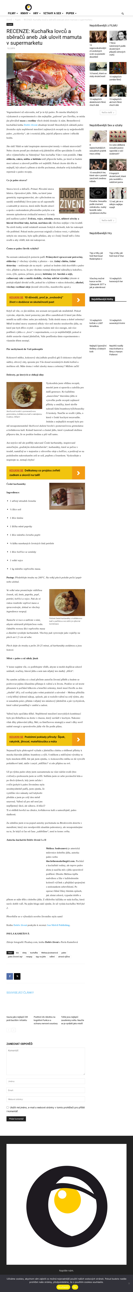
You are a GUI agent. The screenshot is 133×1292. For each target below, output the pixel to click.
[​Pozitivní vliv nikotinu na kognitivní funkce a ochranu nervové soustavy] (46, 1006)
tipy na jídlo (41, 956)
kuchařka (34, 952)
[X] (17, 976)
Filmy (12, 13)
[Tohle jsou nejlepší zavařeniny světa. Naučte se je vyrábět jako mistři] (73, 1006)
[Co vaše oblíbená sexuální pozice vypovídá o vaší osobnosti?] (118, 136)
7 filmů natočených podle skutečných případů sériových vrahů (117, 49)
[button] (123, 13)
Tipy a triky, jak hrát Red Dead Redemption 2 (96, 256)
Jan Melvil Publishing (58, 925)
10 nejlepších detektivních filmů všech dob (98, 102)
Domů (9, 19)
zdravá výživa (64, 956)
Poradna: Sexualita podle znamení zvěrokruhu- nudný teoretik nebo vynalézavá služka (98, 207)
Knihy (24, 13)
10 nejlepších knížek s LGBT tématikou (96, 323)
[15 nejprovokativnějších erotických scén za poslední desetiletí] (98, 37)
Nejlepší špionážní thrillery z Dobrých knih (98, 349)
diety (24, 952)
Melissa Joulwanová (49, 952)
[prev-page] (8, 1030)
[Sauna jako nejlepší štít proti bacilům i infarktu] (18, 1006)
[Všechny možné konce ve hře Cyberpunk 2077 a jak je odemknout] (98, 270)
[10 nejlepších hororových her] (118, 270)
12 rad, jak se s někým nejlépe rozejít (116, 204)
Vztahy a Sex (52, 13)
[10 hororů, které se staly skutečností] (98, 66)
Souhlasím (63, 1287)
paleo (63, 952)
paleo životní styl (15, 956)
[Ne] (129, 1283)
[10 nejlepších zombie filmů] (118, 68)
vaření (52, 956)
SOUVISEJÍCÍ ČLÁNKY (20, 992)
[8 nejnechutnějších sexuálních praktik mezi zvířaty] (98, 136)
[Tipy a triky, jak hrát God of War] (118, 244)
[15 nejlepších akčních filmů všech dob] (118, 91)
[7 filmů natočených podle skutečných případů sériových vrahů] (118, 35)
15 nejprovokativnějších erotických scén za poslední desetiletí (98, 51)
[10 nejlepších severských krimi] (118, 310)
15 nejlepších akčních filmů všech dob (115, 102)
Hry (35, 13)
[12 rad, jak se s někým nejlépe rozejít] (118, 193)
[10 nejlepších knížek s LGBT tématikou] (98, 312)
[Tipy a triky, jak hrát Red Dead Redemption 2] (98, 244)
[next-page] (14, 1030)
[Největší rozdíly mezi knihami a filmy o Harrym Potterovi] (118, 337)
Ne (75, 1287)
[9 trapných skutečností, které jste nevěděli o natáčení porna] (118, 165)
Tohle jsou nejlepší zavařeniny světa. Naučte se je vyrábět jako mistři (72, 1020)
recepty (29, 956)
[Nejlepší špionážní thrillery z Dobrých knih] (98, 337)
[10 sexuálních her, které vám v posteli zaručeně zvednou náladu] (98, 164)
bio (17, 952)
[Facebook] (9, 976)
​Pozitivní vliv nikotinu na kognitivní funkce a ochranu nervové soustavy (46, 1020)
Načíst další (107, 112)
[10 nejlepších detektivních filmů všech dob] (98, 91)
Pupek (70, 13)
